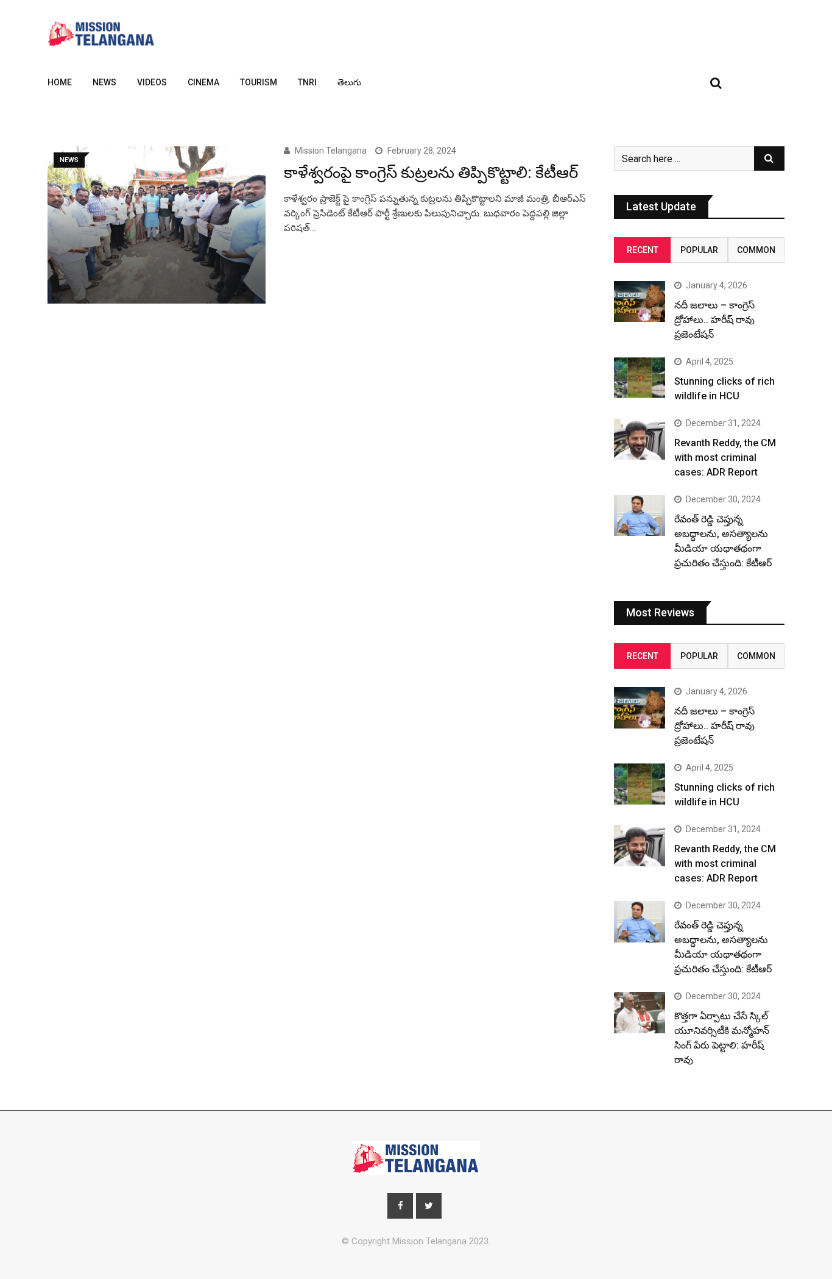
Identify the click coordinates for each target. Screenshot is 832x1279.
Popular (699, 250)
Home (60, 82)
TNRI (307, 82)
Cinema (203, 82)
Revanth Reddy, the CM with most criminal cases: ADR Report (725, 457)
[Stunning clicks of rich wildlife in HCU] (639, 377)
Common (756, 250)
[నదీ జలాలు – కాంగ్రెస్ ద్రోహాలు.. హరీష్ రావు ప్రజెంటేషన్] (639, 301)
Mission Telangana (331, 150)
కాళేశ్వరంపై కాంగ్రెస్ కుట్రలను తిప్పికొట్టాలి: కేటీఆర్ (431, 172)
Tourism (258, 82)
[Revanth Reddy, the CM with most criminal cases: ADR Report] (639, 439)
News (104, 82)
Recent (642, 250)
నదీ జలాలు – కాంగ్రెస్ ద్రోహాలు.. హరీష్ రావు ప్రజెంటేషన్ (714, 319)
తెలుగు (349, 82)
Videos (152, 82)
